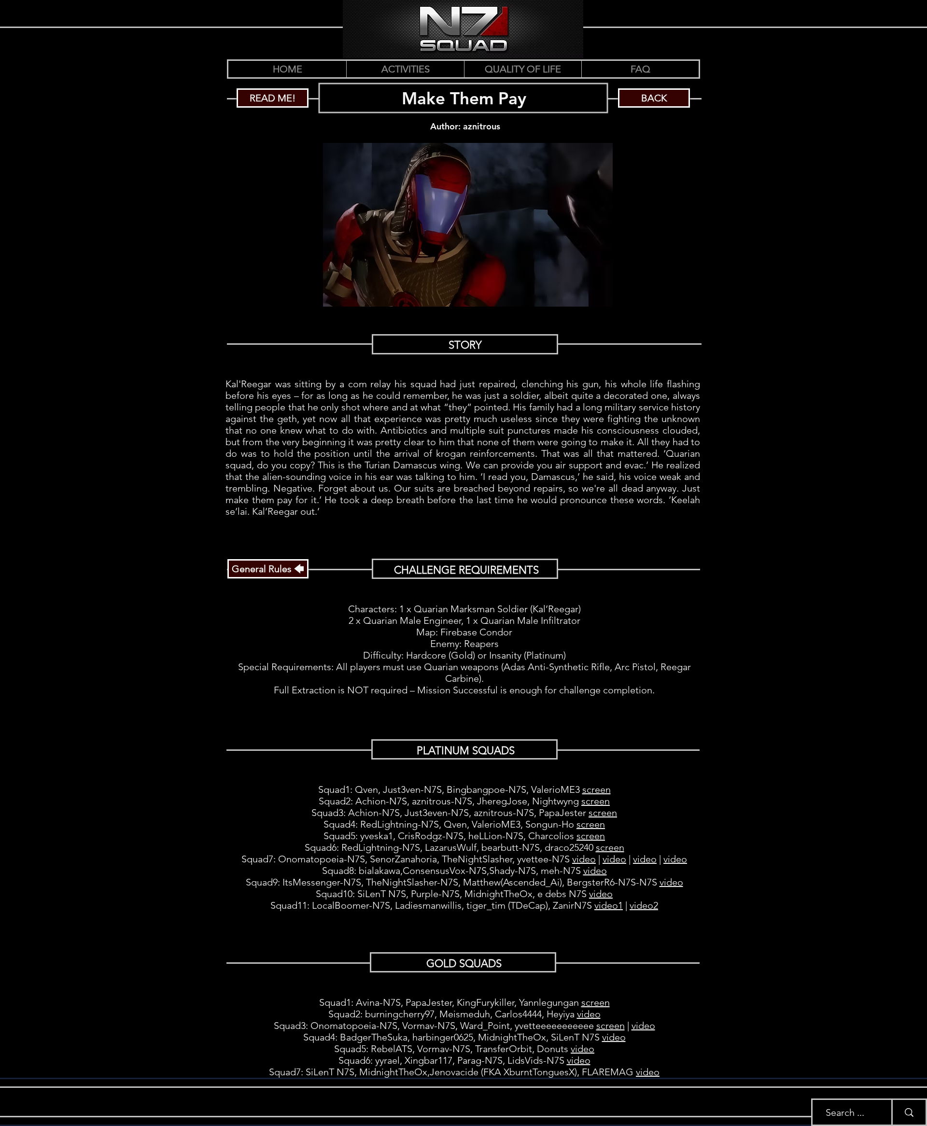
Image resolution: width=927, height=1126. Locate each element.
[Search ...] (908, 1112)
